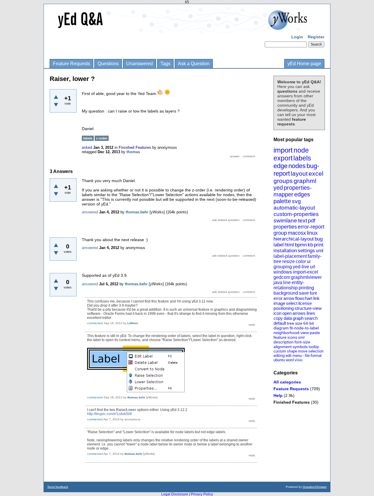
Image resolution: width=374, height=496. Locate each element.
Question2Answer (315, 486)
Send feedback (57, 486)
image (279, 303)
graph (298, 318)
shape (292, 351)
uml (319, 250)
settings (306, 250)
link (316, 298)
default (279, 323)
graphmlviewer (306, 277)
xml (301, 337)
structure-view (308, 308)
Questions (108, 63)
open (287, 313)
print (318, 245)
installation (285, 250)
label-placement (290, 256)
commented (95, 323)
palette (282, 201)
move (302, 351)
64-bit (308, 323)
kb (310, 245)
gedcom (281, 277)
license (305, 303)
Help (278, 395)
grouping (282, 266)
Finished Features (291, 402)
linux (312, 233)
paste (315, 332)
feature (280, 337)
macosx (297, 233)
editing (279, 355)
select (291, 303)
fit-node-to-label (304, 328)
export (282, 158)
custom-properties (296, 214)
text (302, 220)
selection (315, 351)
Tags (165, 63)
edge (280, 166)
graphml (305, 180)
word (290, 360)
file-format (313, 355)
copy (278, 318)
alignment (282, 346)
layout (299, 173)
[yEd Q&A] (183, 29)
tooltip (314, 347)
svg (296, 201)
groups (283, 180)
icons (292, 337)
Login (297, 36)
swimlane (285, 220)
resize (288, 261)
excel (316, 173)
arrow (288, 298)
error (278, 298)
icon (277, 313)
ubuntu (279, 360)
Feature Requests (71, 63)
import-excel (305, 271)
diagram (281, 328)
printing (306, 287)
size (298, 323)
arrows (299, 313)
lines (311, 313)
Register (316, 36)
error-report (311, 227)
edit (288, 355)
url (312, 266)
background (285, 293)
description (283, 342)
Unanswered (139, 63)
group (280, 233)
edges (302, 194)
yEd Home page (304, 63)
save (304, 293)
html (289, 245)
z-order (101, 138)
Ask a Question (193, 63)
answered (90, 212)
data (288, 318)
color (301, 261)
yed (278, 187)
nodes (297, 166)
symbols (300, 346)
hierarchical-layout (293, 239)
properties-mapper (292, 191)
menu (297, 355)
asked (87, 147)
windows (282, 271)
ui (309, 261)
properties (285, 227)
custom (279, 351)
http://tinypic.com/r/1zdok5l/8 (109, 414)
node (301, 150)
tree (290, 323)
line (287, 282)
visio (298, 360)
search (311, 318)
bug (319, 239)
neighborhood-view (291, 332)
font (313, 293)
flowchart (303, 298)
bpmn (301, 245)
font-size (302, 342)
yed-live (301, 266)
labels (302, 158)
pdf (311, 221)
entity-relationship (288, 285)
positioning (283, 308)
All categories (287, 382)
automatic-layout (294, 208)
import (283, 150)
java (277, 282)
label (278, 245)
